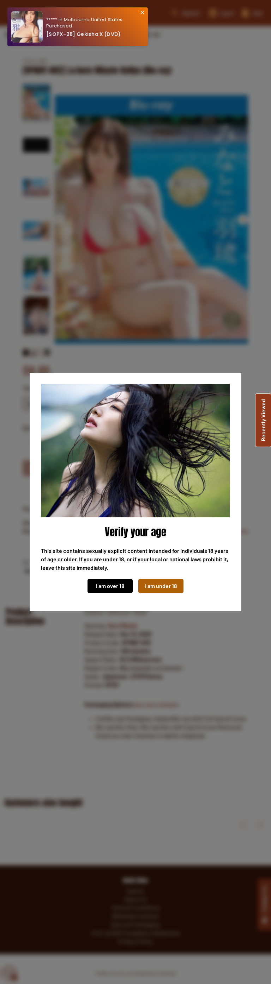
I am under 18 (161, 585)
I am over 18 (110, 585)
